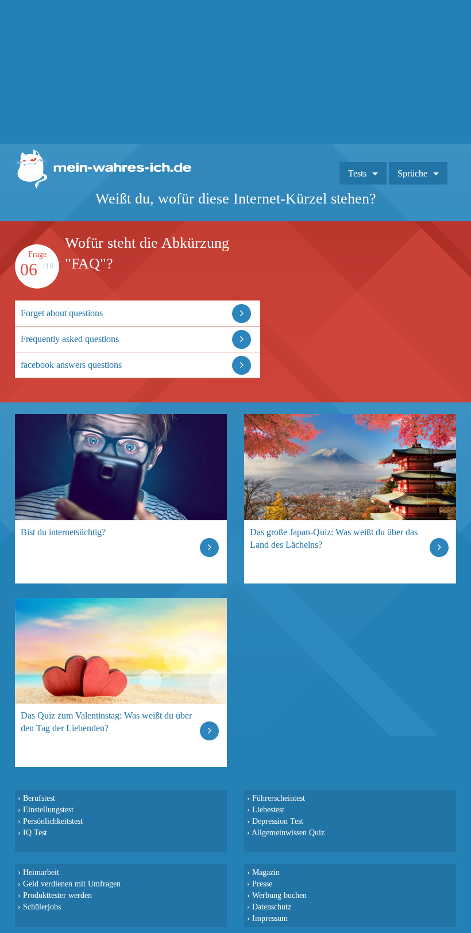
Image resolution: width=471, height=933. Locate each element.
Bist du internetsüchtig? (63, 532)
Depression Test (277, 821)
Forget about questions (62, 313)
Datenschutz (271, 906)
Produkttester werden (57, 895)
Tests (357, 173)
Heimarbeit (41, 872)
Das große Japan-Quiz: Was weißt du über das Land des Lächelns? (334, 538)
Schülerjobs (42, 906)
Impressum (270, 918)
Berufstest (39, 798)
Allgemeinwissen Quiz (288, 832)
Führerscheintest (278, 798)
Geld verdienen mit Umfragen (72, 883)
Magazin (266, 872)
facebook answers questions (71, 365)
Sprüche (412, 173)
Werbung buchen (279, 895)
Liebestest (268, 809)
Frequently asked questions (70, 339)
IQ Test (35, 832)
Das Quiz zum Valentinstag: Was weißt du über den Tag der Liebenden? (106, 722)
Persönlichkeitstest (53, 821)
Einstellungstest (48, 809)
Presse (262, 883)
